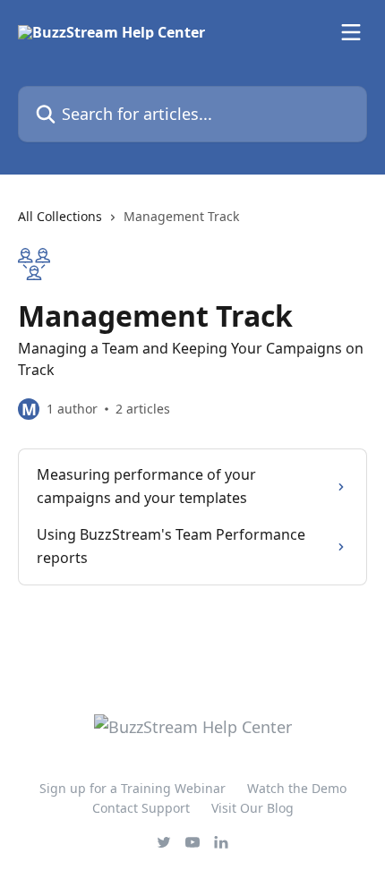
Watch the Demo (296, 788)
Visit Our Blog (252, 807)
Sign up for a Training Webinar (132, 788)
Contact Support (141, 807)
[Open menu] (351, 32)
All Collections (60, 216)
